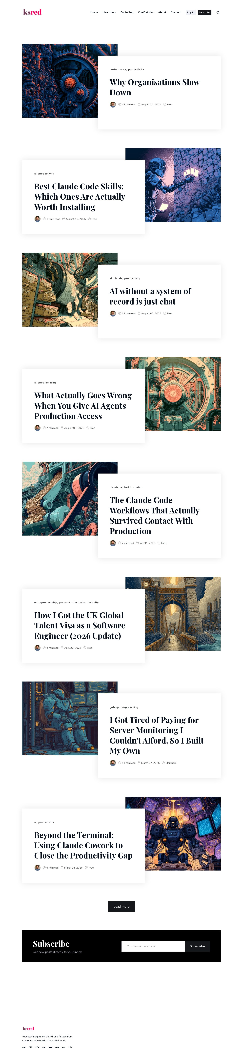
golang (114, 707)
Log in (190, 12)
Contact (176, 12)
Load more (122, 906)
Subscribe (204, 12)
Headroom (109, 12)
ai (35, 173)
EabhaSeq (127, 12)
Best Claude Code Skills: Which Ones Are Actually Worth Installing (79, 196)
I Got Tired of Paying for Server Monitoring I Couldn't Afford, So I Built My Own (157, 735)
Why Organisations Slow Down (155, 87)
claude (118, 278)
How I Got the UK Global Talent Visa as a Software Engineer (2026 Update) (79, 625)
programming (47, 382)
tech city (93, 602)
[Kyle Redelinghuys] (113, 104)
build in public (133, 487)
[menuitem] (94, 12)
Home (94, 12)
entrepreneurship (45, 602)
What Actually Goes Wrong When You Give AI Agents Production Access (83, 405)
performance (118, 69)
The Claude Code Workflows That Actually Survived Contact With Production (155, 515)
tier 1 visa (79, 602)
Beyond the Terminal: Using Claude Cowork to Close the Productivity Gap (83, 845)
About (162, 12)
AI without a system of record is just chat (150, 296)
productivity (136, 69)
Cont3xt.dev (146, 12)
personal (65, 602)
